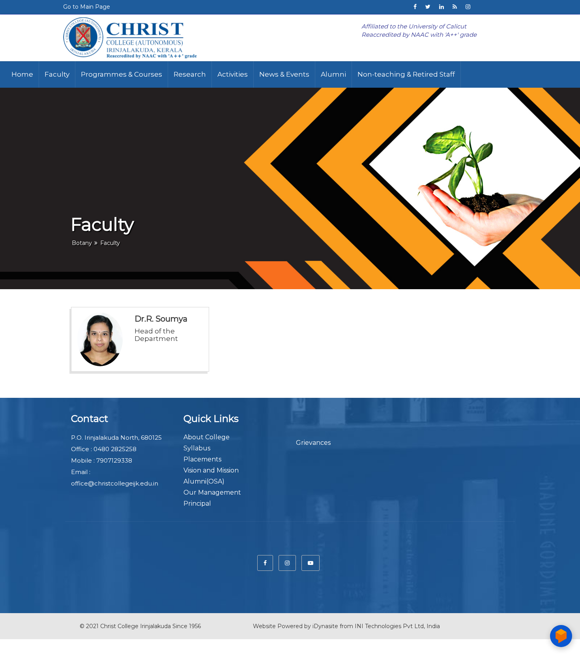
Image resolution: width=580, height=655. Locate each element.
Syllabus (196, 448)
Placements (202, 459)
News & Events (284, 74)
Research (190, 74)
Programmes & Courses (121, 74)
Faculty (57, 74)
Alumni (333, 74)
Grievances (313, 442)
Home (22, 74)
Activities (232, 74)
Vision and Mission (211, 470)
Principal (197, 503)
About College (206, 437)
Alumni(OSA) (204, 481)
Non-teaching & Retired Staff (406, 74)
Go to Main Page (86, 6)
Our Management (212, 492)
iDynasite (325, 626)
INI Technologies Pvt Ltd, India (397, 626)
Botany (82, 243)
